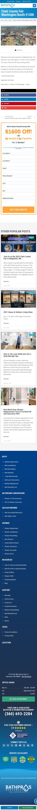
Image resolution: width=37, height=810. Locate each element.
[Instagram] (4, 745)
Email (4, 168)
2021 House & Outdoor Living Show (18, 312)
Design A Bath (10, 1)
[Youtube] (20, 745)
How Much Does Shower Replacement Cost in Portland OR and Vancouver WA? (17, 411)
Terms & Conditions (7, 147)
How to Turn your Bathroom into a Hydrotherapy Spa (17, 355)
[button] (34, 5)
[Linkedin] (16, 745)
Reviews (18, 1)
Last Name (6, 161)
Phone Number (7, 176)
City (4, 183)
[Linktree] (32, 745)
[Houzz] (28, 745)
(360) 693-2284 (26, 1)
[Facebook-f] (8, 745)
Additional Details (8, 198)
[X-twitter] (12, 745)
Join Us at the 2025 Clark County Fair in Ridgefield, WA (17, 257)
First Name (6, 153)
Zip (4, 191)
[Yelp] (24, 745)
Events (10, 20)
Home (2, 20)
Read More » (6, 281)
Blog (6, 20)
